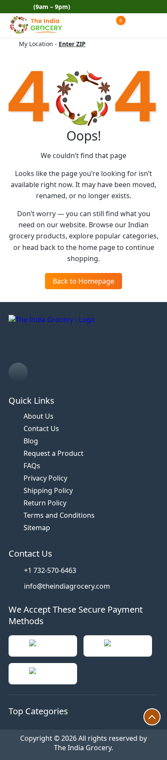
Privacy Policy (45, 478)
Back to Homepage (83, 281)
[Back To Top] (152, 716)
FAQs (32, 465)
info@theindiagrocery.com (67, 586)
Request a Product (54, 453)
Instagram (155, 6)
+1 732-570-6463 (50, 570)
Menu (149, 25)
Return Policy (45, 503)
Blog (31, 441)
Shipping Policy (48, 490)
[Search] (81, 25)
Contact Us (41, 428)
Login (136, 25)
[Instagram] (18, 372)
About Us (39, 416)
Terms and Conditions (59, 515)
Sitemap (37, 527)
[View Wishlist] (98, 25)
